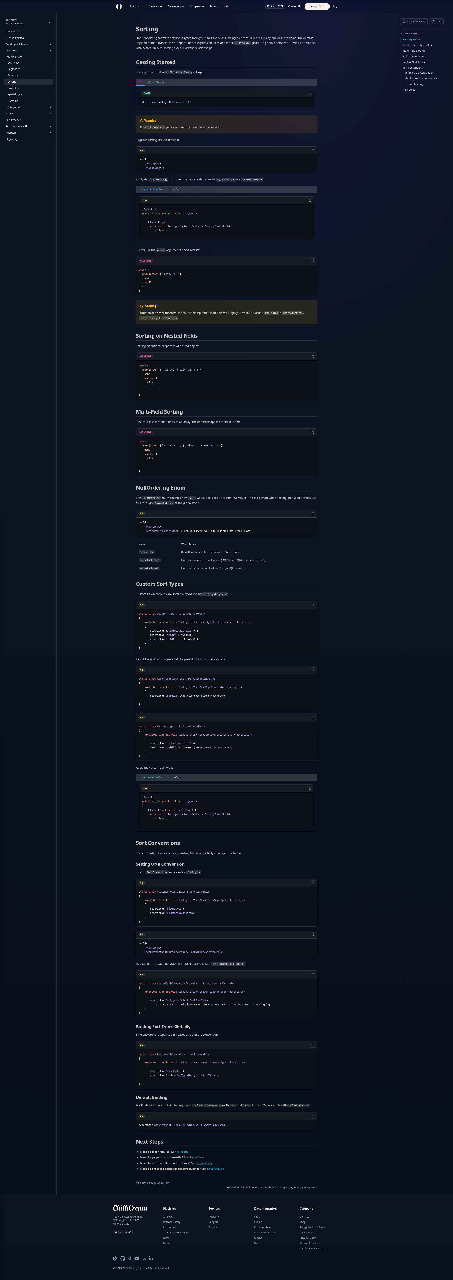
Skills (257, 1243)
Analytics (168, 1216)
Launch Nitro (317, 6)
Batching (13, 100)
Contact (304, 1216)
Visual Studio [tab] (156, 82)
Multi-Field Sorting (414, 50)
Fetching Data (14, 57)
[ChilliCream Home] (119, 6)
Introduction (13, 31)
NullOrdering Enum (414, 56)
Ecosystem (169, 1227)
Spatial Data (15, 94)
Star (273, 6)
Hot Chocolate (262, 1227)
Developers (174, 6)
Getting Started (15, 37)
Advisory (214, 1216)
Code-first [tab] (174, 189)
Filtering (13, 75)
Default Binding (414, 84)
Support (213, 1222)
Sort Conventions (413, 67)
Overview (13, 62)
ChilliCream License (311, 1248)
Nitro (166, 1237)
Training (214, 1227)
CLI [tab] (140, 82)
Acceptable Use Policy (312, 1227)
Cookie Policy (307, 1232)
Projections (14, 88)
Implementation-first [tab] (151, 189)
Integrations (15, 107)
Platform (135, 6)
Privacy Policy (308, 1237)
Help (226, 6)
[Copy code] (309, 93)
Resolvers (11, 50)
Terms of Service (309, 1243)
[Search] (335, 6)
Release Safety (171, 1222)
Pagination (14, 69)
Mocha (167, 1243)
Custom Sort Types (414, 62)
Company (195, 6)
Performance (13, 120)
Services (154, 6)
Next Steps (409, 89)
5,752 (280, 6)
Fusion (258, 1222)
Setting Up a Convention (419, 72)
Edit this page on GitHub (154, 1182)
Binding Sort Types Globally (421, 78)
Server (9, 113)
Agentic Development (176, 1232)
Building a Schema (17, 44)
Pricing (214, 6)
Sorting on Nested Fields (417, 45)
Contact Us (294, 6)
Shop (303, 1222)
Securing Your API (16, 126)
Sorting (12, 81)
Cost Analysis (216, 1169)
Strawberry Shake (264, 1232)
